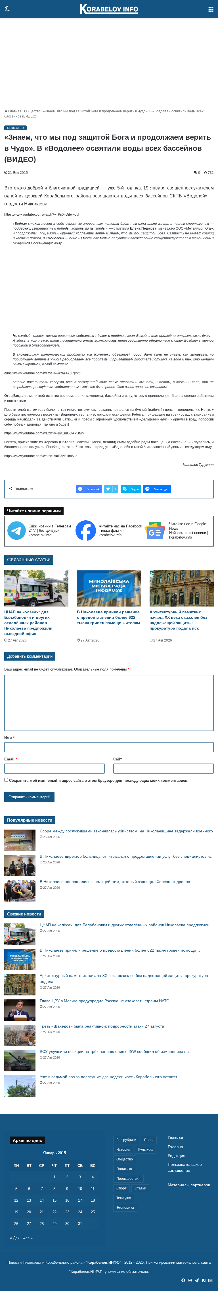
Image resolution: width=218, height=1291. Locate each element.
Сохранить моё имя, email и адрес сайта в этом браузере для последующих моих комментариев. (98, 780)
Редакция (176, 1156)
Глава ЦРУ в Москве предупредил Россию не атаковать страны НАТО (104, 1001)
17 (80, 1200)
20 (29, 1212)
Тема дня (123, 1198)
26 (16, 1224)
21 (42, 1212)
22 (54, 1212)
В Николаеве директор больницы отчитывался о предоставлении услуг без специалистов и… (127, 856)
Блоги (149, 1140)
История (123, 1150)
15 (54, 1200)
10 (80, 1189)
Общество (32, 111)
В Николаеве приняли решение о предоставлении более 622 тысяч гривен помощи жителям (108, 617)
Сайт (117, 759)
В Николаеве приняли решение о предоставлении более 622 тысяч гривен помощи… (120, 950)
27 (29, 1224)
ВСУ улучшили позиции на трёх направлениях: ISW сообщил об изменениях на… (116, 1051)
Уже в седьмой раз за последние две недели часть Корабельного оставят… (110, 1077)
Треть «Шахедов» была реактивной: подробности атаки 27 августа (102, 1026)
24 (80, 1212)
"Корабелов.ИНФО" (103, 1262)
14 (42, 1200)
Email (10, 759)
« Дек (14, 1238)
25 (93, 1212)
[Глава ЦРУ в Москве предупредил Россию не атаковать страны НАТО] (19, 1010)
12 (16, 1200)
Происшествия (128, 1179)
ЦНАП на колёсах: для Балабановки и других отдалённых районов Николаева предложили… (126, 925)
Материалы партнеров (189, 1185)
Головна (175, 1147)
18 (93, 1200)
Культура (145, 1150)
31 (80, 1224)
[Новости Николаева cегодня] (109, 9)
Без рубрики (126, 1140)
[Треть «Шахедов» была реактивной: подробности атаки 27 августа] (19, 1035)
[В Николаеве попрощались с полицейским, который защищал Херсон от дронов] (19, 891)
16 (67, 1200)
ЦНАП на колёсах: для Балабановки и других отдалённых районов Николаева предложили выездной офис (28, 623)
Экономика (125, 1208)
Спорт (121, 1188)
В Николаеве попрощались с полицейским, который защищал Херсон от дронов (115, 881)
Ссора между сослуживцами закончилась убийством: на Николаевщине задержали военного (126, 831)
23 (67, 1212)
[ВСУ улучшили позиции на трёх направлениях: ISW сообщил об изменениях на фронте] (19, 1060)
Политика (124, 1169)
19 (16, 1212)
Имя (9, 738)
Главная (14, 111)
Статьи (140, 1188)
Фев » (28, 1238)
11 (93, 1189)
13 (29, 1200)
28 (42, 1224)
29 (54, 1224)
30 (67, 1224)
